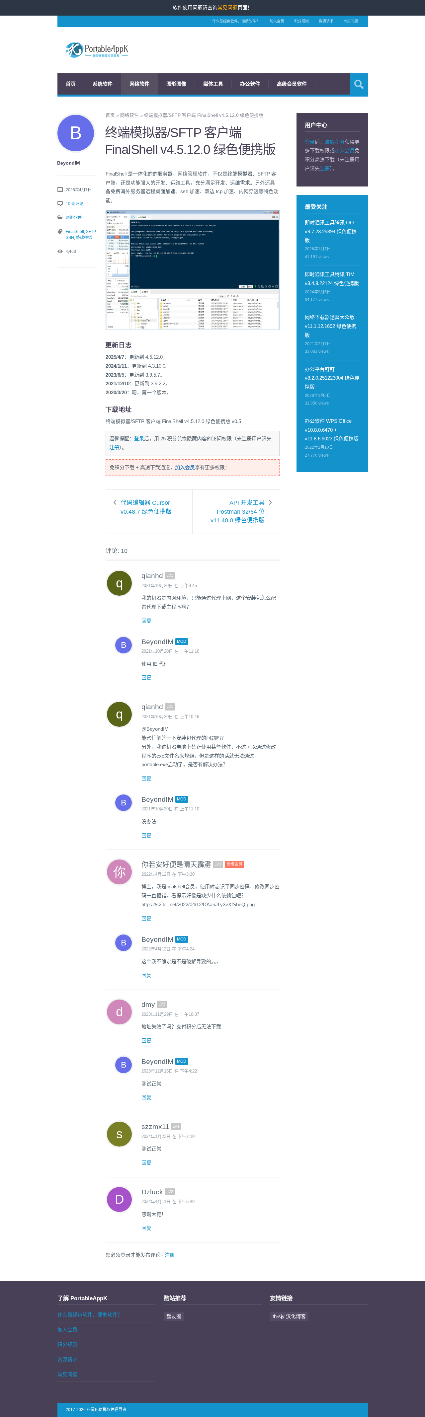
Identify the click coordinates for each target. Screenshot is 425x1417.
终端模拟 (84, 237)
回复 (146, 621)
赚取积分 (335, 142)
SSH (70, 237)
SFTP (90, 231)
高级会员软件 (292, 84)
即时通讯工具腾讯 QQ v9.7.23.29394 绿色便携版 (331, 231)
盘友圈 (173, 1316)
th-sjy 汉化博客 (289, 1316)
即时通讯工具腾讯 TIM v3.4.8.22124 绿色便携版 (332, 278)
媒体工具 (213, 84)
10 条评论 (74, 203)
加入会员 (277, 21)
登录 (139, 438)
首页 (71, 84)
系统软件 (103, 84)
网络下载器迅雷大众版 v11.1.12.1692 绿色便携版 (330, 326)
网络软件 (139, 84)
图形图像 (176, 84)
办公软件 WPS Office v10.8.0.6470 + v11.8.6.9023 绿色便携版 (332, 430)
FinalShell (75, 231)
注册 (114, 447)
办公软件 (250, 84)
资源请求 (326, 21)
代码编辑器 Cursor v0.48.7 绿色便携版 (146, 507)
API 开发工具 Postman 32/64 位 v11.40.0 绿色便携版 (238, 511)
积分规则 (301, 21)
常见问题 (350, 21)
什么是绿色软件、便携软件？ (236, 21)
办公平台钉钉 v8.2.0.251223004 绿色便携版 (332, 378)
